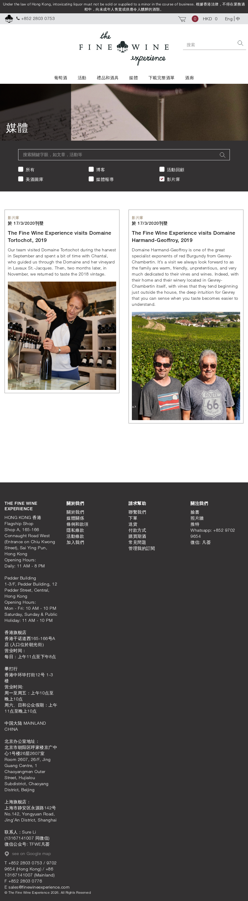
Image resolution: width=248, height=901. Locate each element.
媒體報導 (105, 179)
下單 (133, 518)
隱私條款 (75, 530)
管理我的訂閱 (142, 548)
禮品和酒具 (108, 77)
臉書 (195, 511)
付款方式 (137, 530)
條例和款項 (78, 524)
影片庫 (173, 179)
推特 (195, 524)
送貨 (133, 524)
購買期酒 (137, 536)
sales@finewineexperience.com (39, 887)
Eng (229, 18)
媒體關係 (75, 518)
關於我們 (75, 511)
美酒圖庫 (34, 179)
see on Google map (31, 853)
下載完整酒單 (161, 77)
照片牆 (197, 518)
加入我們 (75, 542)
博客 (100, 169)
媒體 (133, 77)
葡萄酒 (60, 77)
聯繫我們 (137, 511)
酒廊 (189, 77)
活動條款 (75, 536)
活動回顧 (175, 169)
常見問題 (137, 542)
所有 (30, 169)
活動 (82, 77)
